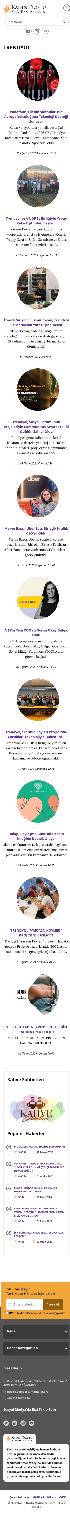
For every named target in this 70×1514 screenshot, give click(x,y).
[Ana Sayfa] (24, 14)
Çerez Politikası (20, 1497)
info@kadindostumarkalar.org (27, 1392)
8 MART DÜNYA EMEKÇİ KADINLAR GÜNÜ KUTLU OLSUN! (35, 1192)
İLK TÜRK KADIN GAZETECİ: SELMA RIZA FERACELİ (39, 1237)
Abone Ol (53, 1304)
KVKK (62, 1497)
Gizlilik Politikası (44, 1497)
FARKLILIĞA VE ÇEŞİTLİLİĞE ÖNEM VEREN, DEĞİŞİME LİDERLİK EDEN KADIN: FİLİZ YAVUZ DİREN (39, 1215)
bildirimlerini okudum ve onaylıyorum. (37, 1313)
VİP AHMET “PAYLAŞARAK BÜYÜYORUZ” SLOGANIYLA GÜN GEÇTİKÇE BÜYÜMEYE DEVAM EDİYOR (39, 1170)
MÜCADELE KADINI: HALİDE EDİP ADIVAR (39, 1149)
